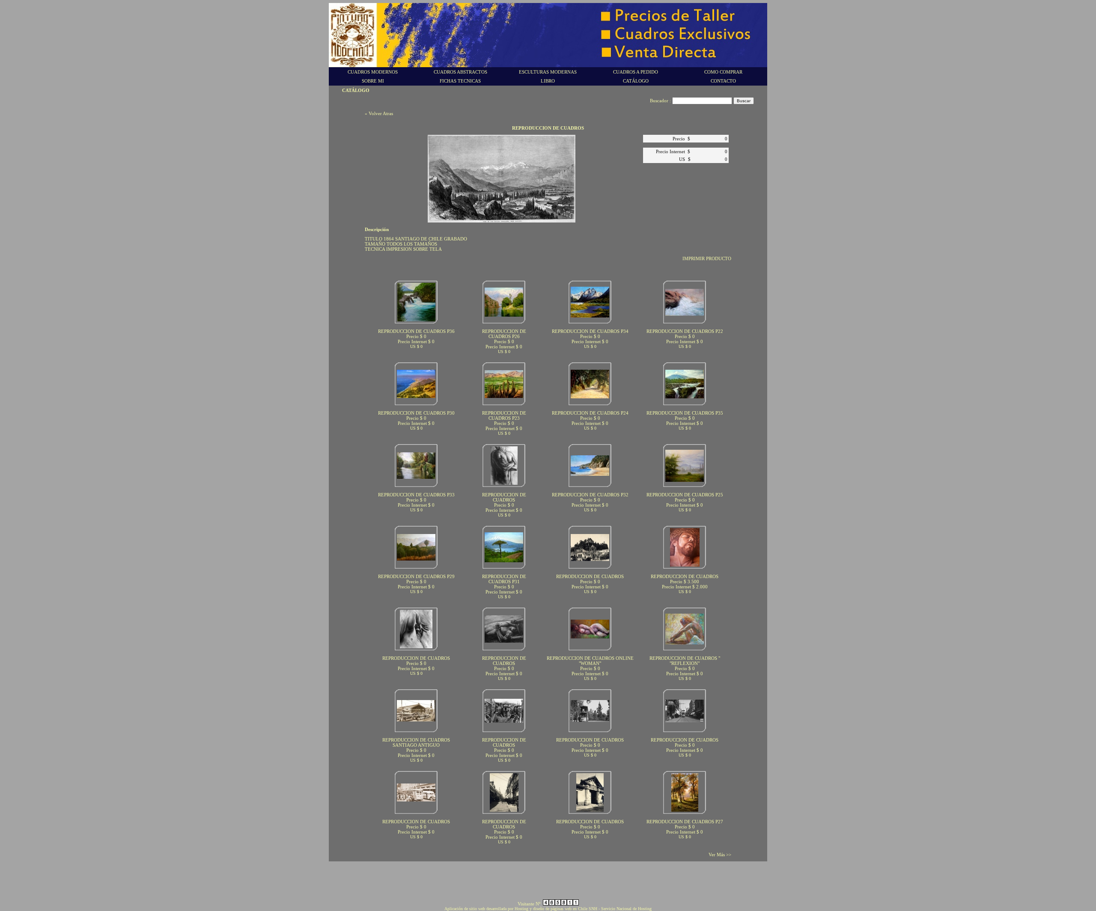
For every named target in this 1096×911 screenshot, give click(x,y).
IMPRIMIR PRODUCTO (706, 258)
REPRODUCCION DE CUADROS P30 (416, 412)
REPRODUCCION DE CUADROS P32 (590, 494)
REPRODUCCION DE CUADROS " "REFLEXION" (684, 661)
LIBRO (548, 80)
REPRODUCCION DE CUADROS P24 (590, 412)
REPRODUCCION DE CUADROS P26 (504, 334)
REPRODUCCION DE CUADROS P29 (416, 576)
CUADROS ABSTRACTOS (460, 71)
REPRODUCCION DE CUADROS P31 (504, 579)
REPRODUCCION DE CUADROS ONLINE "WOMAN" (590, 661)
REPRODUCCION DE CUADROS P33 (416, 494)
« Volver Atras (379, 113)
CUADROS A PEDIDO (635, 71)
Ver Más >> (720, 854)
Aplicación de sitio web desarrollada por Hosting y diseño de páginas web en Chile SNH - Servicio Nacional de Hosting (548, 908)
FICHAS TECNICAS (460, 80)
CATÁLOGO (636, 80)
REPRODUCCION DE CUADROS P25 (684, 494)
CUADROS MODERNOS (373, 71)
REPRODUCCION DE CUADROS (504, 497)
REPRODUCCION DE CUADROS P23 (504, 415)
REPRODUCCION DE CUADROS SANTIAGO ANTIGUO (416, 742)
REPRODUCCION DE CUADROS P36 (416, 331)
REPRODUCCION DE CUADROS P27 (684, 821)
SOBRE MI (373, 80)
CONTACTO (723, 80)
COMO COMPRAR (723, 71)
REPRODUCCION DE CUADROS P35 (684, 412)
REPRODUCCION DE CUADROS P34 (590, 331)
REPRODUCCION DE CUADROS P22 (684, 331)
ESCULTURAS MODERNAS (548, 71)
